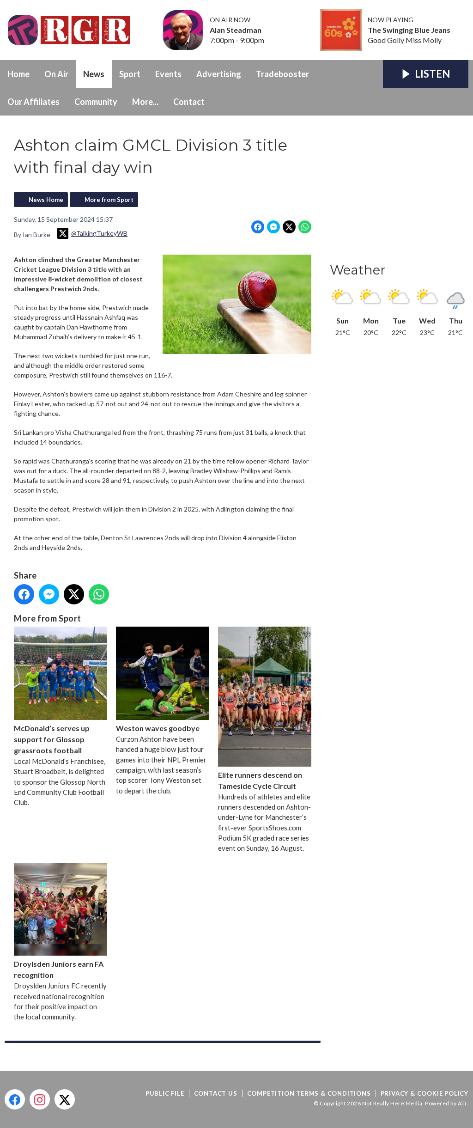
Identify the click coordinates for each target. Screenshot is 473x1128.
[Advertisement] (399, 192)
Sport (129, 74)
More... (145, 102)
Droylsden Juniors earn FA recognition (58, 969)
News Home (46, 199)
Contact (189, 102)
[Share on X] (289, 226)
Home (18, 74)
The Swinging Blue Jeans (409, 30)
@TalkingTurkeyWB (99, 233)
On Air (56, 74)
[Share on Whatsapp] (304, 226)
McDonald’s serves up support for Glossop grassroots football (52, 739)
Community (95, 102)
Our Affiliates (33, 102)
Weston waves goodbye (158, 728)
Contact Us (215, 1093)
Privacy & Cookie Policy (424, 1093)
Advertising (218, 74)
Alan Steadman (235, 30)
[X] (65, 1099)
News (93, 74)
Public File (165, 1093)
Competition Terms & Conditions (309, 1093)
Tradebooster (282, 74)
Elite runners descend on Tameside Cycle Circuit (260, 780)
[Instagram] (40, 1099)
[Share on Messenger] (273, 226)
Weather (358, 270)
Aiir (462, 1103)
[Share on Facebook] (257, 226)
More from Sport (109, 199)
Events (168, 74)
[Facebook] (15, 1099)
